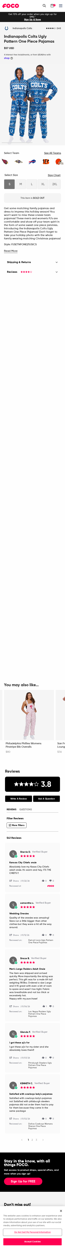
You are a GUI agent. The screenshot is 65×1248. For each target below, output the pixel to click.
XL (43, 184)
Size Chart (54, 175)
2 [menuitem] (32, 1139)
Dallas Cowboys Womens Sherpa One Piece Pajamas (40, 1126)
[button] (15, 880)
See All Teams (52, 153)
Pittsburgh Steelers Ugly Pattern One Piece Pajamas (40, 1065)
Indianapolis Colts (22, 28)
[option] (32, 17)
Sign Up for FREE (23, 1181)
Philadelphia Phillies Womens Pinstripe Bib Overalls (23, 745)
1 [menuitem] (28, 1139)
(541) (59, 29)
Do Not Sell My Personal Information (32, 1232)
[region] (32, 1227)
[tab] (18, 798)
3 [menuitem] (36, 1139)
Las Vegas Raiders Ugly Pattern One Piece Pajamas (39, 1014)
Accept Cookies (32, 1242)
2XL (54, 184)
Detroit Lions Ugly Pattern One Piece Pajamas (40, 941)
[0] (52, 5)
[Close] (61, 1211)
